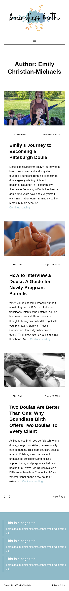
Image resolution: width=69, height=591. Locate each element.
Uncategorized (19, 134)
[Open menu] (34, 41)
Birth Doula (18, 264)
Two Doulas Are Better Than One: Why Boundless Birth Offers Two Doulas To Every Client (34, 419)
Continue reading (19, 207)
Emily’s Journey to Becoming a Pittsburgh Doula (30, 151)
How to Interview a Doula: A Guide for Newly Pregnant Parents (30, 284)
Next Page (58, 496)
